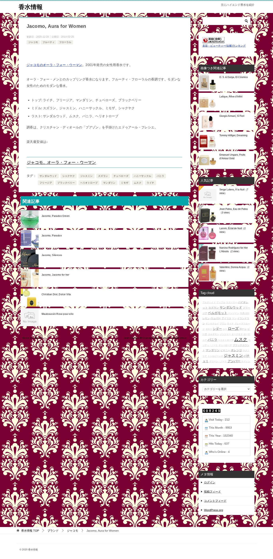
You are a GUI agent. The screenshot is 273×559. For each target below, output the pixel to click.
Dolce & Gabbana (33, 338)
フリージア (46, 182)
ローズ (233, 329)
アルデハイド (209, 302)
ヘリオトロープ (89, 182)
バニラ (160, 176)
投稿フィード (212, 491)
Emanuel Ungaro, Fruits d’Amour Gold (232, 156)
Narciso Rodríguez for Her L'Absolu (233, 249)
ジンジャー (225, 334)
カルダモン (213, 334)
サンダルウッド (48, 176)
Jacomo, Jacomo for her (55, 274)
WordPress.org (213, 510)
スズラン (103, 176)
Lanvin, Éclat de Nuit (232, 230)
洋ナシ (243, 329)
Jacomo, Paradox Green (56, 216)
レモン (206, 318)
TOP (30, 530)
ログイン (209, 482)
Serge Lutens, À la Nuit (233, 191)
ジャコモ (33, 42)
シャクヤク (68, 176)
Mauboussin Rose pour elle (58, 314)
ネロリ (208, 329)
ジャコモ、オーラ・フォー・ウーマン (61, 162)
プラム (223, 323)
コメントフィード (215, 500)
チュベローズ (121, 176)
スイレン (245, 361)
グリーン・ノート (218, 361)
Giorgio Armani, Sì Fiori (231, 116)
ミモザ (124, 182)
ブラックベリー (66, 182)
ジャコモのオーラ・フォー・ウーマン (54, 65)
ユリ (225, 329)
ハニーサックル (142, 176)
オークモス (237, 334)
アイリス (226, 318)
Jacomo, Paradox (52, 235)
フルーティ (49, 42)
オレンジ (236, 350)
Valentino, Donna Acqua (234, 269)
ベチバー (244, 313)
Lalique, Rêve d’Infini (230, 96)
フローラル (65, 42)
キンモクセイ (212, 323)
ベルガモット (217, 313)
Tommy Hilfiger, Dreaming (233, 135)
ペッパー (215, 318)
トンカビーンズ (215, 356)
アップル (220, 302)
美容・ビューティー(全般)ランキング (224, 45)
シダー (217, 328)
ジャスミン (86, 176)
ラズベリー (231, 302)
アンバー (234, 361)
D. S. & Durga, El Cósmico (233, 77)
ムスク (137, 182)
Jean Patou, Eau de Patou (233, 211)
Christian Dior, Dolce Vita (56, 294)
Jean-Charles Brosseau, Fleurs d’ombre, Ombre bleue (155, 338)
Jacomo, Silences (52, 255)
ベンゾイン (233, 313)
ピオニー (225, 350)
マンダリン (109, 182)
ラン (234, 318)
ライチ (150, 182)
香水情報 (31, 7)
